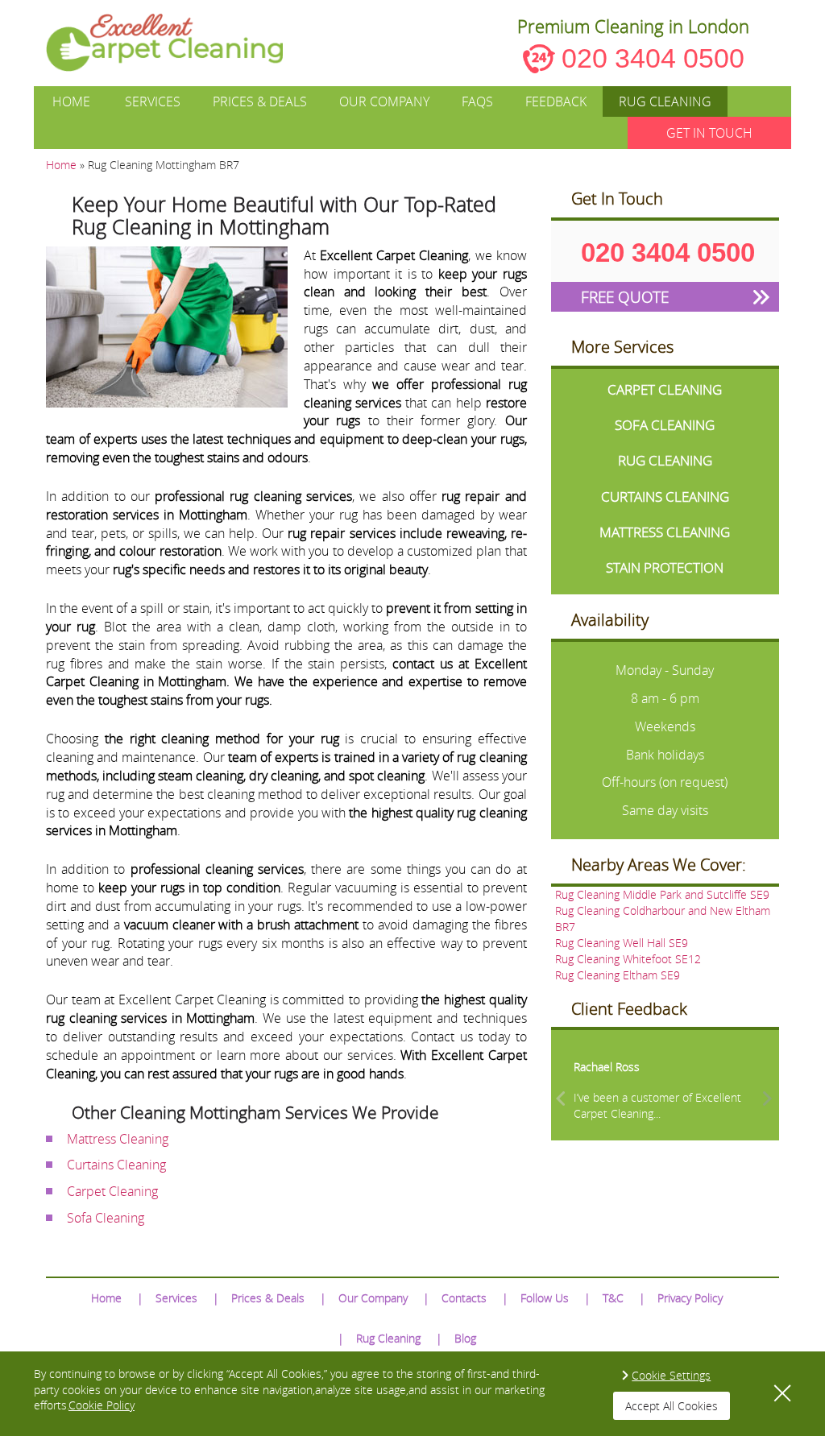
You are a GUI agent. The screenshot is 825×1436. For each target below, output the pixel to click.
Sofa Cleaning (105, 1218)
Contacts (464, 1298)
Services (152, 101)
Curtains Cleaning (116, 1164)
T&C (613, 1298)
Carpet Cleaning (112, 1191)
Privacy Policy (690, 1298)
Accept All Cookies (671, 1405)
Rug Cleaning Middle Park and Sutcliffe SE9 (662, 894)
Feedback (556, 101)
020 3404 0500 (653, 58)
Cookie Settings (671, 1375)
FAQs (477, 101)
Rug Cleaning (665, 101)
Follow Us (544, 1298)
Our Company (384, 101)
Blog (465, 1338)
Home (71, 101)
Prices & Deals (260, 101)
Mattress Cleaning (117, 1139)
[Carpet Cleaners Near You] (177, 43)
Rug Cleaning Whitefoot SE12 (628, 958)
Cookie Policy (101, 1405)
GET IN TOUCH (709, 133)
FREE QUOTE (625, 297)
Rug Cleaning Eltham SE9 (617, 975)
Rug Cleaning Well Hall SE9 (621, 942)
